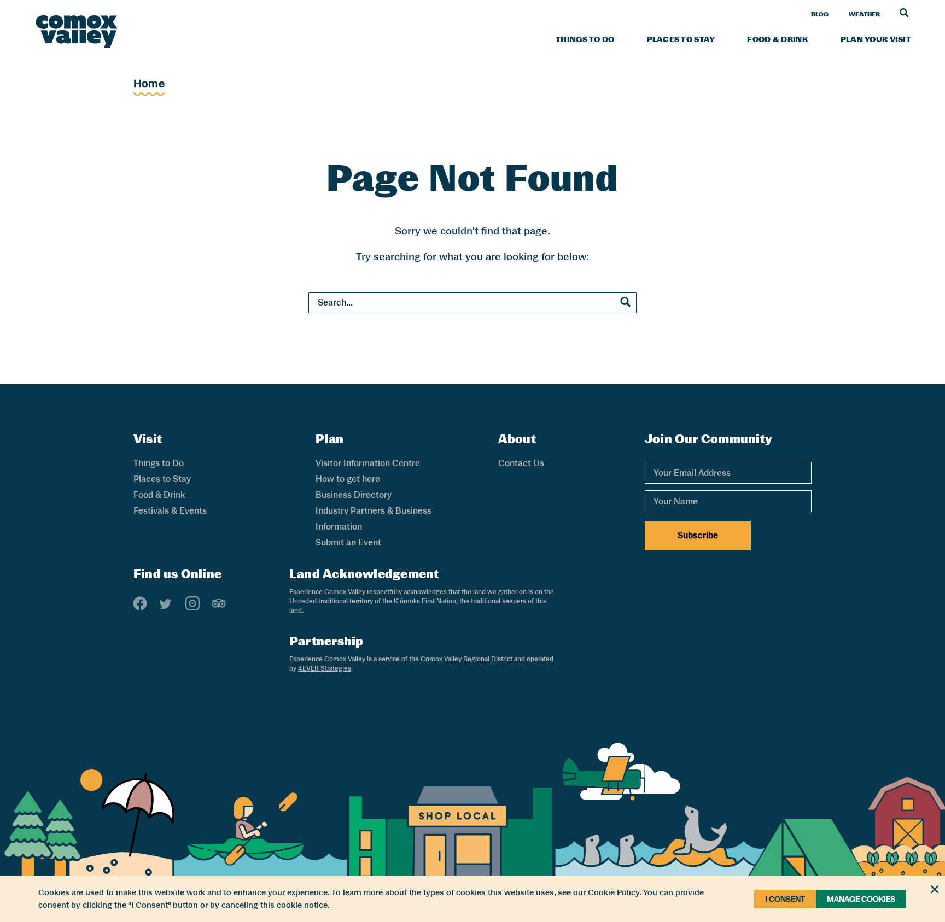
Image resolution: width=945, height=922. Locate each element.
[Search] (904, 12)
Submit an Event (348, 542)
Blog (820, 14)
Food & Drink (777, 39)
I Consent (785, 899)
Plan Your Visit (876, 39)
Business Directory (354, 495)
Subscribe (698, 535)
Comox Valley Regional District (466, 659)
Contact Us (521, 463)
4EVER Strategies (324, 668)
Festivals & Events (170, 511)
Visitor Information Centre (368, 463)
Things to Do (585, 39)
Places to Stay (681, 39)
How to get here (348, 479)
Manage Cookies (861, 899)
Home (149, 83)
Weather (864, 14)
